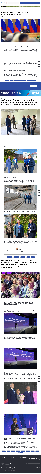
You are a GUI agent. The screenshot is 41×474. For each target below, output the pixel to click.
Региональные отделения (24, 457)
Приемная (26, 4)
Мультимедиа (31, 4)
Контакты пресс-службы (14, 458)
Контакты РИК (4, 458)
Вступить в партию (37, 4)
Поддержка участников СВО (20, 6)
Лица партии (7, 4)
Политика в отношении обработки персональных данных (8, 470)
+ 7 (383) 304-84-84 (34, 458)
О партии (2, 4)
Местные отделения (20, 4)
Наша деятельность (13, 4)
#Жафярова (20, 452)
